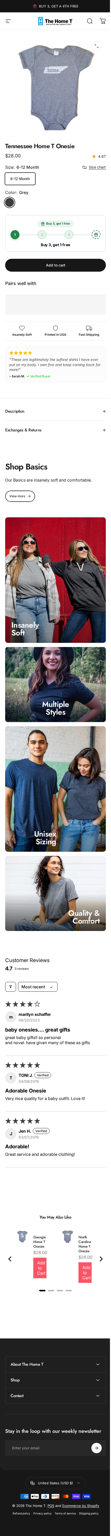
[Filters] (10, 967)
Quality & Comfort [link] (80, 897)
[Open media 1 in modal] (96, 46)
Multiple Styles (53, 696)
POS (48, 1486)
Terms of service (63, 1494)
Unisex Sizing (45, 821)
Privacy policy (40, 1494)
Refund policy (19, 1494)
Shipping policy (87, 1494)
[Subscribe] (93, 1429)
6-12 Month (20, 178)
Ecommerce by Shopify (78, 1486)
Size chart (97, 167)
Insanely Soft (25, 620)
